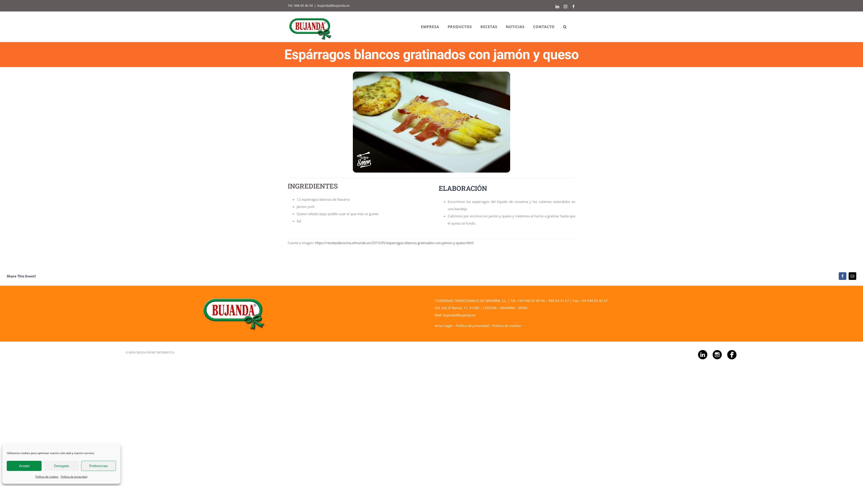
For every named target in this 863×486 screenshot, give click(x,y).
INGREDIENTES (313, 186)
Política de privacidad (74, 477)
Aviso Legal (443, 325)
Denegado (61, 466)
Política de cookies (47, 477)
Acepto (24, 466)
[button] (565, 26)
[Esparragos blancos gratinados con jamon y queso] (431, 73)
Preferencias (98, 466)
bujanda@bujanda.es (333, 5)
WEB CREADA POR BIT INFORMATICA (152, 352)
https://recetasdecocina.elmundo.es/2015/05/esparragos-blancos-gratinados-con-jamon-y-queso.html (394, 243)
